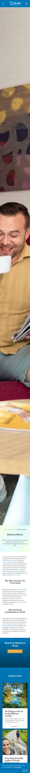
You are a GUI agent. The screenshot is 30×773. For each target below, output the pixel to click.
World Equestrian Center (9, 560)
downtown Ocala (16, 575)
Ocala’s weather (22, 589)
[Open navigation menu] (26, 4)
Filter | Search (14, 651)
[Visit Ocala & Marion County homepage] (15, 4)
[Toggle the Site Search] (3, 3)
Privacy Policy (17, 767)
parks (17, 569)
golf (8, 627)
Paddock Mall (13, 626)
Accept (25, 770)
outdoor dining (20, 602)
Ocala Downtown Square (11, 624)
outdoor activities (7, 562)
